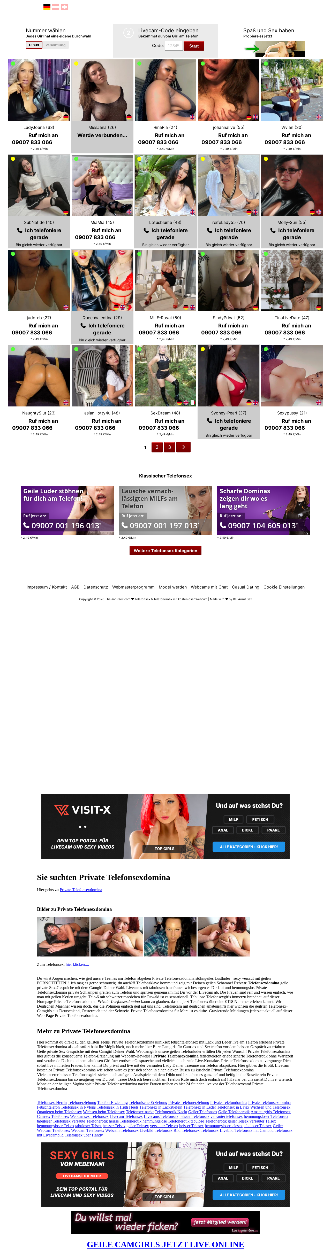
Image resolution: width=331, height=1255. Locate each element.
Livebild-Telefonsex (156, 1130)
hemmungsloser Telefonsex (266, 1116)
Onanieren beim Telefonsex (59, 1112)
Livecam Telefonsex (126, 1116)
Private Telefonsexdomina (81, 890)
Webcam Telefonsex (87, 1130)
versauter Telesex (164, 1126)
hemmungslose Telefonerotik (166, 1121)
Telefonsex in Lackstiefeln (160, 1107)
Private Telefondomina (228, 1102)
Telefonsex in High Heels (117, 1107)
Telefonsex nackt (140, 1112)
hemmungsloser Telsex (55, 1126)
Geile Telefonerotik (234, 1112)
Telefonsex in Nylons (78, 1107)
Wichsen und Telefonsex (270, 1107)
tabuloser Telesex (258, 1126)
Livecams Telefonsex (161, 1116)
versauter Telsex (263, 1121)
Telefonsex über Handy (84, 1135)
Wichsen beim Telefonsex (104, 1112)
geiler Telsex (238, 1121)
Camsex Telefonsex (53, 1116)
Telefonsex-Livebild (217, 1130)
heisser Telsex (114, 1126)
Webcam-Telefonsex (122, 1130)
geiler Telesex (137, 1126)
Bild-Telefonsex (187, 1130)
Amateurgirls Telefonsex (271, 1112)
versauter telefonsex (226, 1116)
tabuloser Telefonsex (54, 1121)
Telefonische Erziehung (148, 1102)
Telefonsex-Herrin (52, 1102)
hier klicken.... (77, 964)
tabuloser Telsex (88, 1126)
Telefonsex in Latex (233, 1107)
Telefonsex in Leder (199, 1107)
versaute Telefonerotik (90, 1121)
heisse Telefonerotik (125, 1121)
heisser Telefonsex (194, 1116)
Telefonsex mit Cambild (254, 1130)
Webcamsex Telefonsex (89, 1116)
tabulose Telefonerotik (209, 1121)
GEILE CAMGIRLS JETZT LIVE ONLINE (165, 1244)
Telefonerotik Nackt (171, 1112)
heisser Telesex (191, 1126)
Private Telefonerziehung (188, 1102)
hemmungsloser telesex (224, 1126)
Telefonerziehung (82, 1102)
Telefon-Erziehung (112, 1102)
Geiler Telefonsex (202, 1112)
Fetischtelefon (48, 1107)
